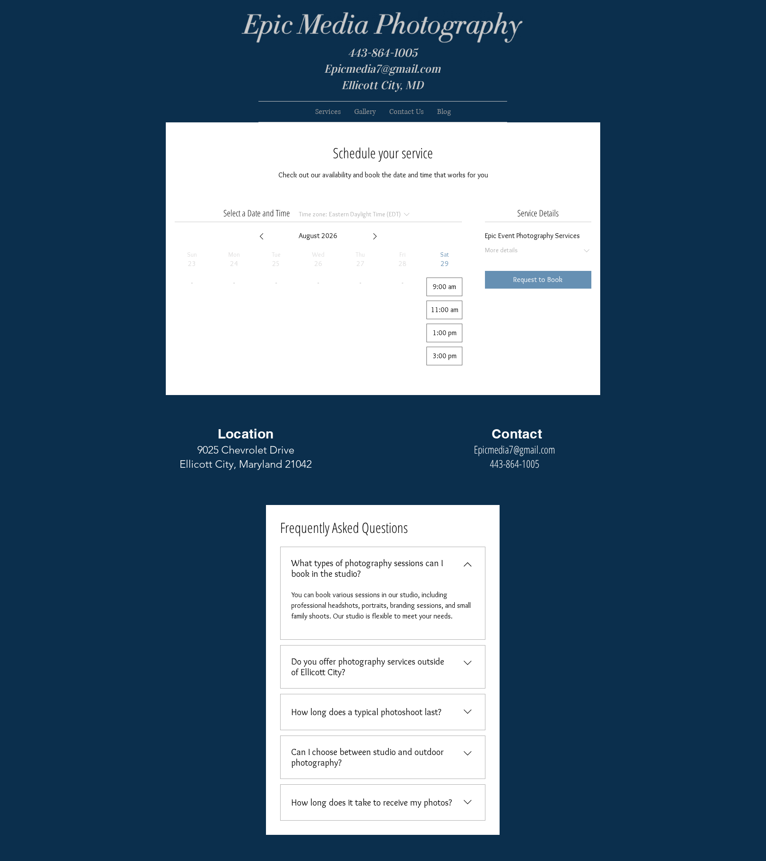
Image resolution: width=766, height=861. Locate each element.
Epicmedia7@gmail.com (382, 68)
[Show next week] (375, 236)
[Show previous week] (261, 236)
